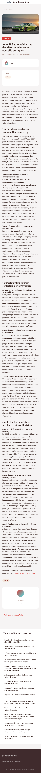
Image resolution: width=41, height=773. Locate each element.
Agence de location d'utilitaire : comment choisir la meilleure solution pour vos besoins (20, 702)
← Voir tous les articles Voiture (13, 615)
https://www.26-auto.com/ (25, 573)
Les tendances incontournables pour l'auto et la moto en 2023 (19, 647)
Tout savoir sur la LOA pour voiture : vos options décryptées (18, 709)
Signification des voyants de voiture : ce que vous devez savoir (19, 696)
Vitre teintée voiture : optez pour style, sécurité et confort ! (17, 682)
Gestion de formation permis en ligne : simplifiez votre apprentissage (17, 731)
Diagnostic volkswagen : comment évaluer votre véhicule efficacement (19, 724)
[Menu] (33, 2)
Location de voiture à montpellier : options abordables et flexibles (19, 641)
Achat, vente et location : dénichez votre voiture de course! (18, 676)
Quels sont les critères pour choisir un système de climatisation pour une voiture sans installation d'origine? (19, 716)
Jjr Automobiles (20, 1)
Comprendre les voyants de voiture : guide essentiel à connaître (19, 689)
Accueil (4, 10)
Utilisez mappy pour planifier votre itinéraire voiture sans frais (20, 654)
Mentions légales (7, 761)
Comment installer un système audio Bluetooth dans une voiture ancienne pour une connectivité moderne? (20, 668)
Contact (17, 761)
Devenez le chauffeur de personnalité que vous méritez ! (18, 737)
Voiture (11, 10)
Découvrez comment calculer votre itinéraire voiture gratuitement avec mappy (20, 661)
